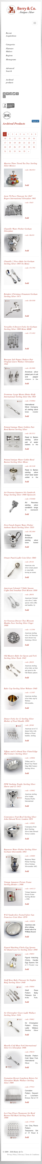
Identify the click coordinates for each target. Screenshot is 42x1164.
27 (19, 147)
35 (24, 151)
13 (19, 138)
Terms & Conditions (32, 1154)
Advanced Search (10, 69)
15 (29, 138)
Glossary (21, 1154)
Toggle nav (35, 121)
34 (19, 151)
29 (29, 147)
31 (5, 151)
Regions (9, 55)
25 (10, 147)
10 (5, 138)
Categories (10, 44)
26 (15, 147)
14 (24, 138)
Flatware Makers (10, 50)
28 (24, 147)
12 (15, 138)
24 (5, 147)
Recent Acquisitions (11, 34)
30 (34, 147)
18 (10, 142)
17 (5, 142)
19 (15, 142)
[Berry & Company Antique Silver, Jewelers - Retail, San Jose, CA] (8, 106)
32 (10, 151)
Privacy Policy (12, 1154)
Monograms (11, 59)
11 (10, 138)
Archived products (9, 81)
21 (24, 142)
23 (34, 142)
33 (15, 151)
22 (29, 142)
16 (34, 138)
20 (19, 142)
